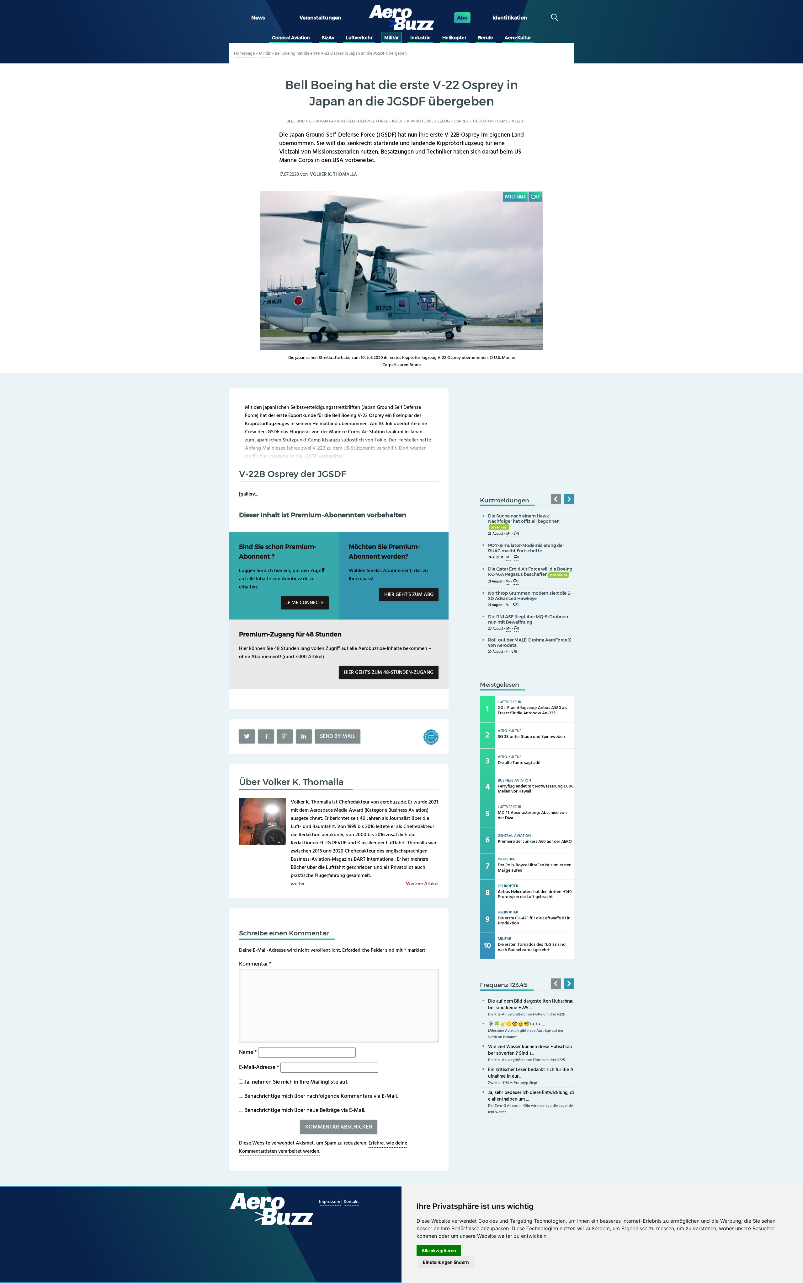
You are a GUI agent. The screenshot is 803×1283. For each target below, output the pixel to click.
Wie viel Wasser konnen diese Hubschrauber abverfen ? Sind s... (530, 1050)
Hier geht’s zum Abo (408, 595)
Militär (391, 38)
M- (508, 534)
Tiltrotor (483, 121)
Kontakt (351, 1201)
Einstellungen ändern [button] (446, 1262)
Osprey (461, 121)
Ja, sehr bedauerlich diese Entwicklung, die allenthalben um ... (531, 1096)
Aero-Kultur (518, 38)
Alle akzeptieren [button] (439, 1250)
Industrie (420, 38)
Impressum (330, 1201)
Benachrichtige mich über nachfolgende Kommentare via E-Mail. (321, 1096)
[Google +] (285, 736)
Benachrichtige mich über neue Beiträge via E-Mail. (304, 1110)
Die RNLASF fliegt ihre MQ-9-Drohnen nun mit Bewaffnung (528, 619)
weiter (298, 884)
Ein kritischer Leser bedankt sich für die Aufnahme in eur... (530, 1073)
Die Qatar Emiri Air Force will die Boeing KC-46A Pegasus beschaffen (530, 571)
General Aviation (291, 38)
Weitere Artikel (422, 884)
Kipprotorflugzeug (428, 121)
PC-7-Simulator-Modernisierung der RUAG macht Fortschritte (526, 548)
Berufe (485, 38)
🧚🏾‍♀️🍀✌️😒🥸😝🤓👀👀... (516, 1024)
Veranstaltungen (320, 18)
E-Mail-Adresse (259, 1067)
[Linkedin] (304, 736)
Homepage (244, 53)
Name (248, 1052)
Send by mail (337, 736)
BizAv (328, 38)
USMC (502, 121)
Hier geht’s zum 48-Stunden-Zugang (388, 673)
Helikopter (454, 38)
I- (507, 652)
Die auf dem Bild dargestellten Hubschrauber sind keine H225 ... (530, 1005)
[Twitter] (247, 736)
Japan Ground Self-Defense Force (351, 121)
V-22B (517, 121)
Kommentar (255, 964)
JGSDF (397, 121)
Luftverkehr (359, 38)
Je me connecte (305, 603)
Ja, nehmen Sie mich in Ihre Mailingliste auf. (295, 1082)
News (258, 18)
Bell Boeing (299, 121)
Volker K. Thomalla (333, 174)
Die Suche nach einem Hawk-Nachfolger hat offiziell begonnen (524, 521)
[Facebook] (266, 736)
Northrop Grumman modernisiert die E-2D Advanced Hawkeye (530, 596)
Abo (462, 18)
